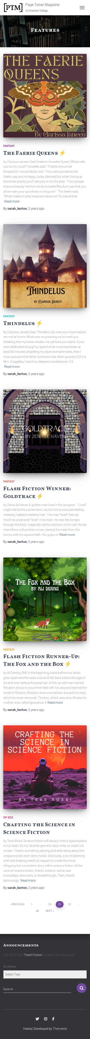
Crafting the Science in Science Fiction (39, 828)
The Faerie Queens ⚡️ (34, 153)
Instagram (45, 1019)
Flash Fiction (33, 955)
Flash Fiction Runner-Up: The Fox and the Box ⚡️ (41, 660)
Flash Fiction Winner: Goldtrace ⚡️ (37, 492)
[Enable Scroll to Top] (81, 1030)
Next (49, 910)
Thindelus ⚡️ (23, 323)
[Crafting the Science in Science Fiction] (45, 767)
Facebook (53, 1019)
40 (37, 910)
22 (69, 904)
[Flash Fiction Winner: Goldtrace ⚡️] (45, 431)
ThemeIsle (60, 1028)
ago (36, 208)
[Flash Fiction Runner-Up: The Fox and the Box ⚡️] (45, 599)
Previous (18, 904)
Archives (9, 966)
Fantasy (9, 146)
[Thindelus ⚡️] (45, 266)
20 (49, 904)
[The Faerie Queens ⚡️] (45, 95)
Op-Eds (8, 817)
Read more (11, 201)
